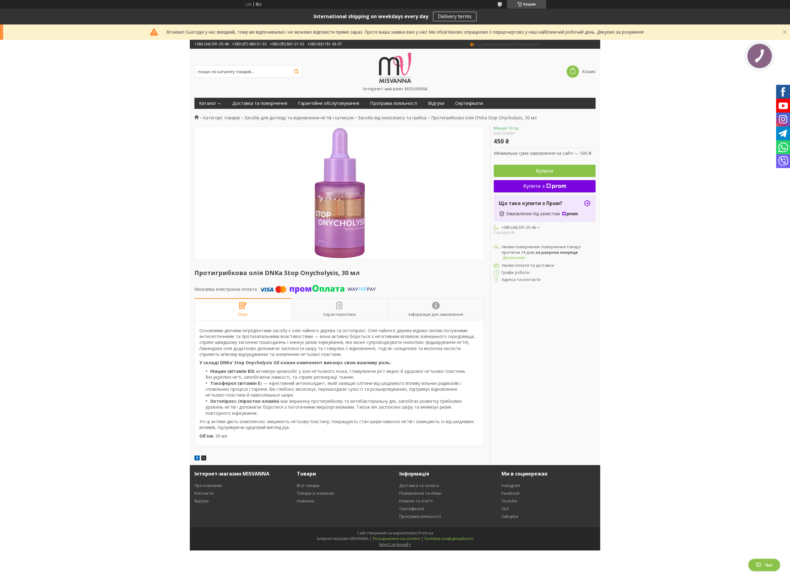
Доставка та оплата (419, 485)
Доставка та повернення (259, 103)
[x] (203, 459)
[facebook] (197, 459)
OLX (505, 508)
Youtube (509, 501)
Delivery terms (455, 16)
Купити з (534, 186)
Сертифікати (469, 103)
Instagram (510, 485)
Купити (544, 171)
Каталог (207, 103)
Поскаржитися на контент (396, 538)
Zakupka (509, 516)
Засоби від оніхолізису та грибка (392, 118)
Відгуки (436, 103)
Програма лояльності (393, 103)
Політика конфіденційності (448, 538)
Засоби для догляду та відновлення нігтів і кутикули (299, 118)
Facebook (510, 493)
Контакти (203, 493)
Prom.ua (425, 533)
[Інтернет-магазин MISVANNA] (395, 67)
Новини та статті (416, 501)
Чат (769, 564)
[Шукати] (296, 71)
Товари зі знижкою (315, 493)
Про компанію (208, 485)
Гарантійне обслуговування (328, 103)
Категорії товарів (221, 118)
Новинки (305, 501)
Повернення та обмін (420, 493)
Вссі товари (308, 485)
